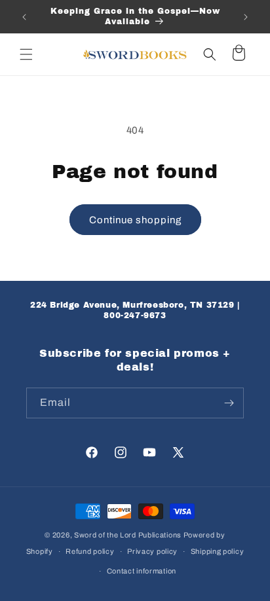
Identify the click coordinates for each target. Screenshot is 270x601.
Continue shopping (135, 220)
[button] (26, 54)
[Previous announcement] (24, 17)
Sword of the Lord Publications (128, 535)
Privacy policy (152, 551)
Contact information (141, 571)
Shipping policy (217, 551)
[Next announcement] (245, 17)
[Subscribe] (228, 403)
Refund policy (90, 551)
